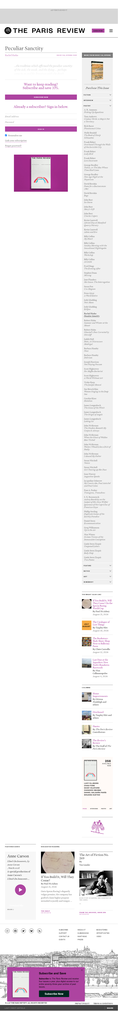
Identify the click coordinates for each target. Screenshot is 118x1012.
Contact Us (64, 936)
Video (98, 936)
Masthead (82, 936)
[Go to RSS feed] (39, 931)
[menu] (111, 30)
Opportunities (103, 933)
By (80, 861)
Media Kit (82, 929)
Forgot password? (13, 145)
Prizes (80, 939)
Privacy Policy (82, 1003)
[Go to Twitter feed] (23, 931)
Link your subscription (16, 140)
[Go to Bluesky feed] (31, 931)
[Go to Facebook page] (15, 931)
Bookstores (102, 929)
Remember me (15, 135)
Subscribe (98, 30)
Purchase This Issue (97, 88)
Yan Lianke (84, 864)
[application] (20, 904)
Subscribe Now (54, 994)
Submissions (83, 933)
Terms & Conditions (103, 1003)
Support (63, 933)
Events (62, 939)
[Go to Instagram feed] (7, 931)
